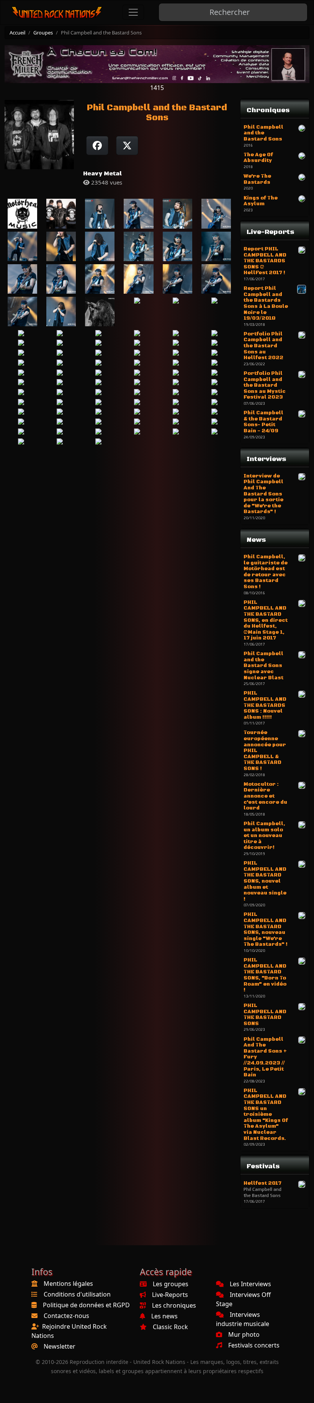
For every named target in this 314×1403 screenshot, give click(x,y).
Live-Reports (170, 1294)
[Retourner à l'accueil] (57, 12)
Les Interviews (250, 1284)
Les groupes (170, 1284)
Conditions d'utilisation (77, 1294)
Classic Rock (170, 1327)
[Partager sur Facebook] (97, 145)
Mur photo (244, 1334)
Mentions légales (68, 1283)
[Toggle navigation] (133, 12)
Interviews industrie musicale (242, 1319)
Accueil (17, 32)
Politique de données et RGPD (86, 1305)
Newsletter (59, 1346)
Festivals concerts (254, 1345)
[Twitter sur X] (127, 145)
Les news (164, 1316)
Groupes (43, 32)
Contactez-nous (66, 1315)
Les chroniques (174, 1305)
